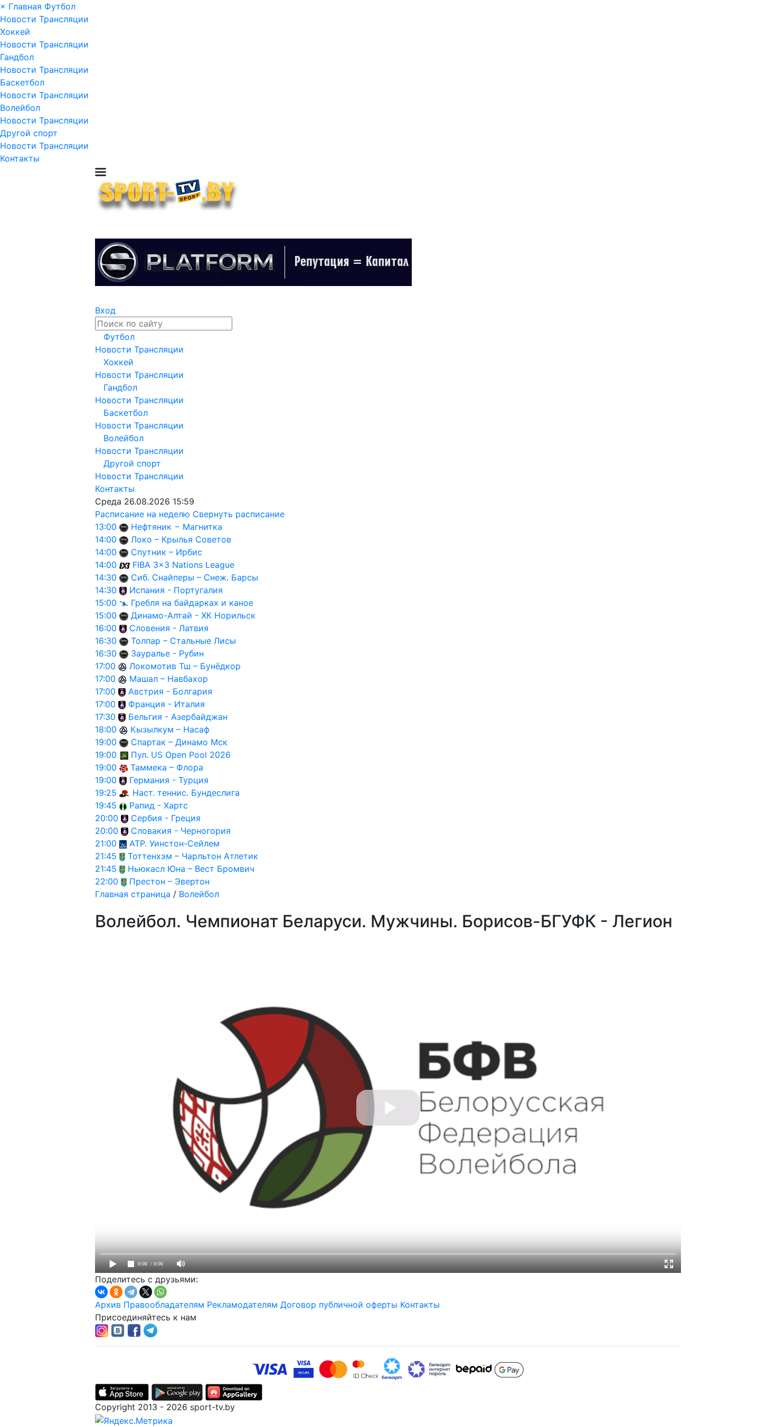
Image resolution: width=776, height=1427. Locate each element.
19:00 (106, 742)
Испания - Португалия (176, 590)
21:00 (106, 843)
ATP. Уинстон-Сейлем (174, 843)
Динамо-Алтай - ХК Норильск (193, 615)
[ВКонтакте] (101, 1292)
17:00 (105, 666)
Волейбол (20, 107)
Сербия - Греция (166, 818)
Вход (105, 310)
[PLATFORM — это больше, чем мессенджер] (253, 262)
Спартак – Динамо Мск (179, 742)
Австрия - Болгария (170, 691)
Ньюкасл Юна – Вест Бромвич (191, 868)
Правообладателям (164, 1304)
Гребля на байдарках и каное (192, 602)
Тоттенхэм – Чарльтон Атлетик (193, 856)
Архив (108, 1304)
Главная (25, 6)
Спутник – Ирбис (166, 552)
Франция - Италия (166, 704)
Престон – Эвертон (169, 881)
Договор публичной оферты (339, 1304)
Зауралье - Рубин (167, 653)
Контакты (20, 158)
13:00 (106, 526)
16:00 (106, 628)
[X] (145, 1292)
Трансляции (64, 19)
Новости (18, 19)
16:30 (106, 640)
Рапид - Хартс (158, 805)
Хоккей (15, 31)
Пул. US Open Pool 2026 (181, 754)
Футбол (59, 6)
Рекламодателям (242, 1304)
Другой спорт (29, 133)
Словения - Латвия (169, 628)
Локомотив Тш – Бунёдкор (185, 666)
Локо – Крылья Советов (181, 539)
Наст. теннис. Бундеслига (186, 792)
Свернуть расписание (239, 514)
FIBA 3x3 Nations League (183, 564)
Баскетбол (22, 82)
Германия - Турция (169, 780)
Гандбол (17, 57)
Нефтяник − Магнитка (176, 526)
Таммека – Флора (166, 767)
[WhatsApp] (160, 1292)
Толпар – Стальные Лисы (183, 640)
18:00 (106, 729)
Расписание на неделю (142, 514)
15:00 (106, 602)
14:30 (106, 577)
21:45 (106, 856)
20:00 (106, 818)
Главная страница (133, 894)
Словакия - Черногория (181, 830)
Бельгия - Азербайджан (178, 716)
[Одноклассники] (116, 1292)
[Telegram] (131, 1292)
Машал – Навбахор (168, 678)
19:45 (106, 805)
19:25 (106, 792)
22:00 (106, 881)
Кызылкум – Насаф (170, 729)
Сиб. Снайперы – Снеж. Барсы (194, 577)
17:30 (105, 716)
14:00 (106, 539)
